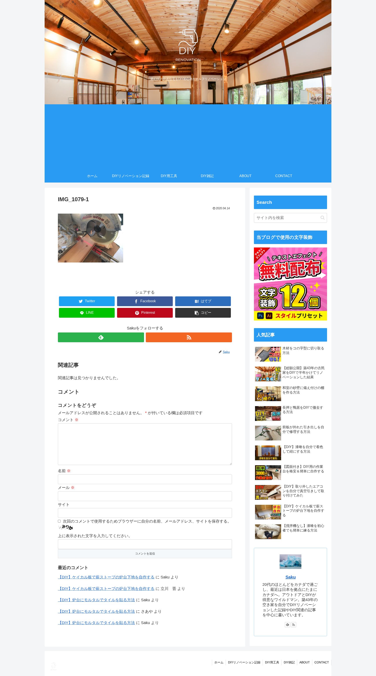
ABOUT (304, 662)
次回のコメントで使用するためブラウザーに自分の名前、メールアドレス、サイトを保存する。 (147, 521)
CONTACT (321, 662)
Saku (290, 577)
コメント (68, 420)
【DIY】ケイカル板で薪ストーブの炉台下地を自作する (106, 577)
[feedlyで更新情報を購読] (101, 337)
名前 (64, 471)
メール (66, 487)
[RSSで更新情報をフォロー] (189, 337)
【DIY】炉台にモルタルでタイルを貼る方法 (96, 600)
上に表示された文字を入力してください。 (95, 536)
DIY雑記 (289, 662)
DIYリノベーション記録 (244, 662)
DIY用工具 (272, 662)
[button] (322, 217)
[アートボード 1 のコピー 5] (290, 319)
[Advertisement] (188, 136)
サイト (64, 504)
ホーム (218, 662)
